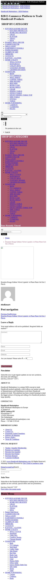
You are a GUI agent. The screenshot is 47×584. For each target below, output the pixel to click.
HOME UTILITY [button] (11, 60)
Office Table (16, 93)
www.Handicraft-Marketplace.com (19, 461)
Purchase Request (11, 456)
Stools (13, 99)
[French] (9, 4)
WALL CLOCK (15, 62)
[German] (12, 4)
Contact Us (9, 431)
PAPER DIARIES (11, 50)
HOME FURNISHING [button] (13, 103)
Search (4, 119)
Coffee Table (16, 79)
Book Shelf (15, 87)
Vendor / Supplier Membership (15, 448)
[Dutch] (2, 4)
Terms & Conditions (12, 439)
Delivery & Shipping (12, 435)
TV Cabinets (15, 75)
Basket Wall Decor (14, 42)
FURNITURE (10, 541)
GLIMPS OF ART (11, 52)
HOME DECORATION (18, 33)
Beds (12, 74)
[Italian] (15, 4)
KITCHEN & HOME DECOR (16, 498)
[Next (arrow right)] (4, 473)
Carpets (13, 105)
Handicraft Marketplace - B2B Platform (14, 11)
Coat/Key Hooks (17, 68)
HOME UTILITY (11, 530)
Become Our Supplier (12, 452)
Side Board (15, 81)
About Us (8, 430)
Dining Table (16, 91)
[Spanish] (19, 4)
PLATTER (13, 36)
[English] (6, 4)
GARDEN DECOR (12, 44)
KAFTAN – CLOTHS (13, 58)
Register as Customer (12, 450)
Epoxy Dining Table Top (21, 95)
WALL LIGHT (10, 46)
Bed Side (14, 83)
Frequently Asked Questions (15, 433)
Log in (7, 132)
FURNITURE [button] (10, 72)
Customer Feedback (12, 458)
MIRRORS (9, 54)
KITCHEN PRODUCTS (18, 31)
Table (12, 101)
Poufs (12, 109)
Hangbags (15, 64)
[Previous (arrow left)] (2, 473)
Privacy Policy (10, 437)
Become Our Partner (12, 454)
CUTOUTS (9, 56)
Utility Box (15, 66)
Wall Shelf (15, 77)
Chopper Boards (17, 70)
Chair (12, 89)
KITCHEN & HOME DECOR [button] (16, 29)
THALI (12, 38)
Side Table (15, 97)
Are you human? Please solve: (11, 358)
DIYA (12, 40)
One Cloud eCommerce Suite (33, 463)
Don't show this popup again (11, 489)
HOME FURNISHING (13, 572)
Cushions (14, 107)
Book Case (15, 85)
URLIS (12, 34)
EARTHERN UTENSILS (14, 48)
